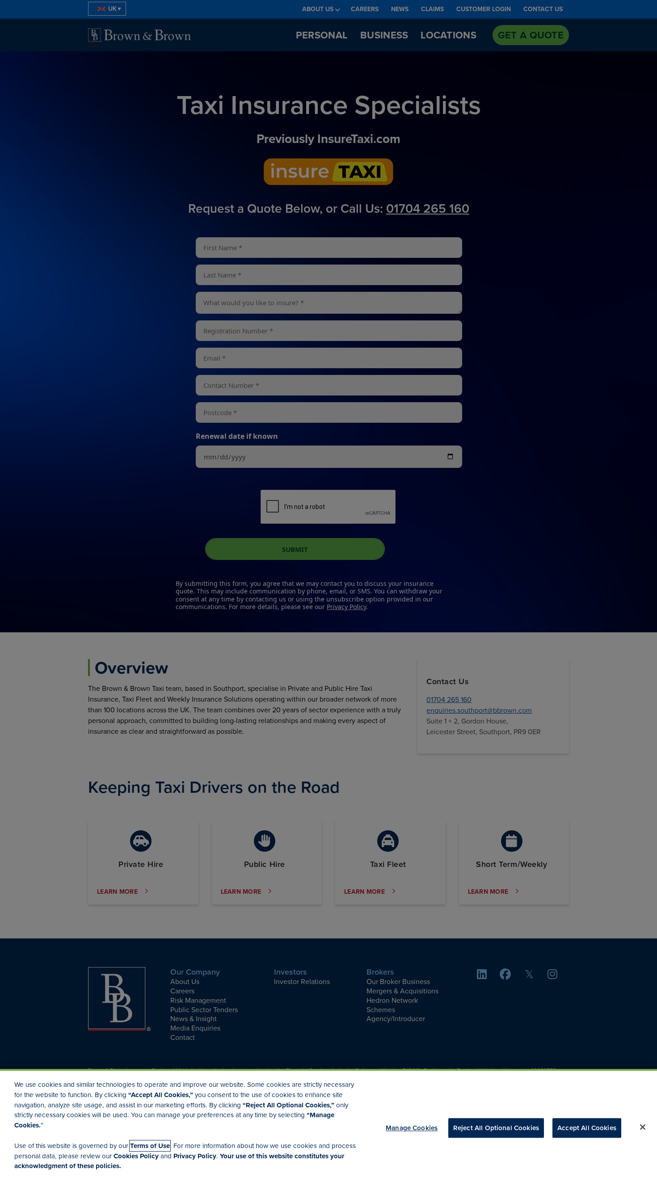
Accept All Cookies (586, 1128)
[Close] (643, 1127)
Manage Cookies (412, 1128)
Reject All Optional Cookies (496, 1128)
